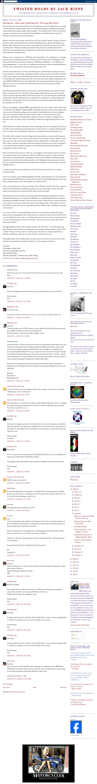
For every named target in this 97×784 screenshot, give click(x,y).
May (76, 504)
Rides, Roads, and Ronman (78, 174)
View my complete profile (80, 625)
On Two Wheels (75, 161)
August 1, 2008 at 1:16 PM (18, 317)
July (75, 510)
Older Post (63, 687)
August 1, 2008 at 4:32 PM (18, 483)
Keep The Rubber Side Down (79, 146)
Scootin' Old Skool (76, 190)
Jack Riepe (10, 283)
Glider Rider (74, 143)
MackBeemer (11, 307)
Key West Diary (75, 148)
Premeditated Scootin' (76, 164)
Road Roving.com (75, 184)
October (77, 549)
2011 (74, 565)
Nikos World (74, 159)
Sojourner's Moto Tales (14, 386)
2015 (74, 574)
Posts (74, 635)
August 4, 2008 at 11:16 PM (18, 576)
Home (35, 687)
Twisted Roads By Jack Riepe (48, 8)
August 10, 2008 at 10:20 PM (19, 679)
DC (8, 516)
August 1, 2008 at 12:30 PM (18, 278)
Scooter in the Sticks (76, 187)
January (76, 492)
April (76, 501)
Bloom (9, 560)
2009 (74, 559)
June (76, 507)
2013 (74, 571)
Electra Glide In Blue (76, 130)
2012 (74, 568)
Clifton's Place (74, 125)
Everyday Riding (75, 133)
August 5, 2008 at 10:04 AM (18, 630)
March (76, 498)
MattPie (9, 488)
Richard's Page (74, 172)
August (76, 513)
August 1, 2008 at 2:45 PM (18, 441)
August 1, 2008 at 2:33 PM (18, 395)
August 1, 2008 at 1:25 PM (18, 336)
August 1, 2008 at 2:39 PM (18, 411)
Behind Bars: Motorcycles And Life (80, 119)
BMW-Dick (10, 323)
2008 (74, 489)
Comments (76, 638)
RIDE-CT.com (74, 169)
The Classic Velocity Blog (78, 192)
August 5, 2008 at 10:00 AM (18, 604)
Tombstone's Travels (76, 195)
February (77, 495)
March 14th (73, 326)
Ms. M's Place (74, 153)
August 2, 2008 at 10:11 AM (18, 499)
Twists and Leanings (76, 197)
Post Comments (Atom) (18, 692)
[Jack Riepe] (76, 733)
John (8, 504)
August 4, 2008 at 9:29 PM (18, 555)
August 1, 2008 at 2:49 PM (18, 472)
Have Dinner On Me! (80, 526)
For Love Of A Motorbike (78, 138)
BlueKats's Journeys (76, 122)
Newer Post (6, 687)
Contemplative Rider (76, 127)
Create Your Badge (74, 735)
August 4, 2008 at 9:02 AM (18, 510)
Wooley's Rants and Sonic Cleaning (81, 200)
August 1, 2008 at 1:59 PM (18, 381)
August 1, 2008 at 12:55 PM (18, 301)
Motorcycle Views (75, 151)
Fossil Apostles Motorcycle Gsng (80, 140)
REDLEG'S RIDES (76, 167)
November (77, 552)
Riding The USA (75, 177)
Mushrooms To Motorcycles (78, 156)
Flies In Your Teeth (76, 135)
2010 (74, 562)
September (77, 546)
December (77, 555)
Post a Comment (8, 684)
